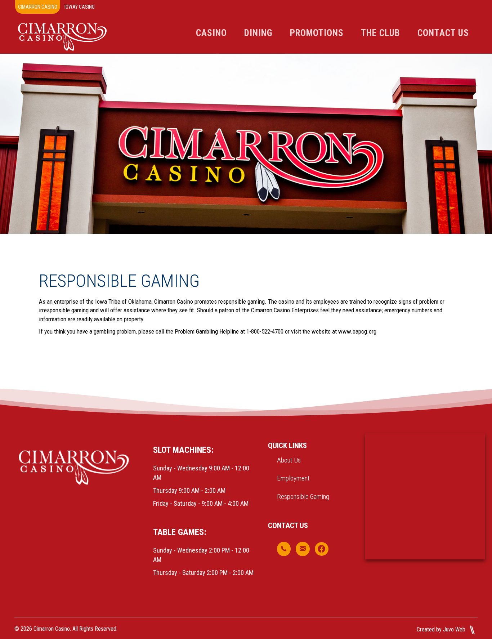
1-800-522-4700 (264, 331)
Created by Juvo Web (442, 629)
